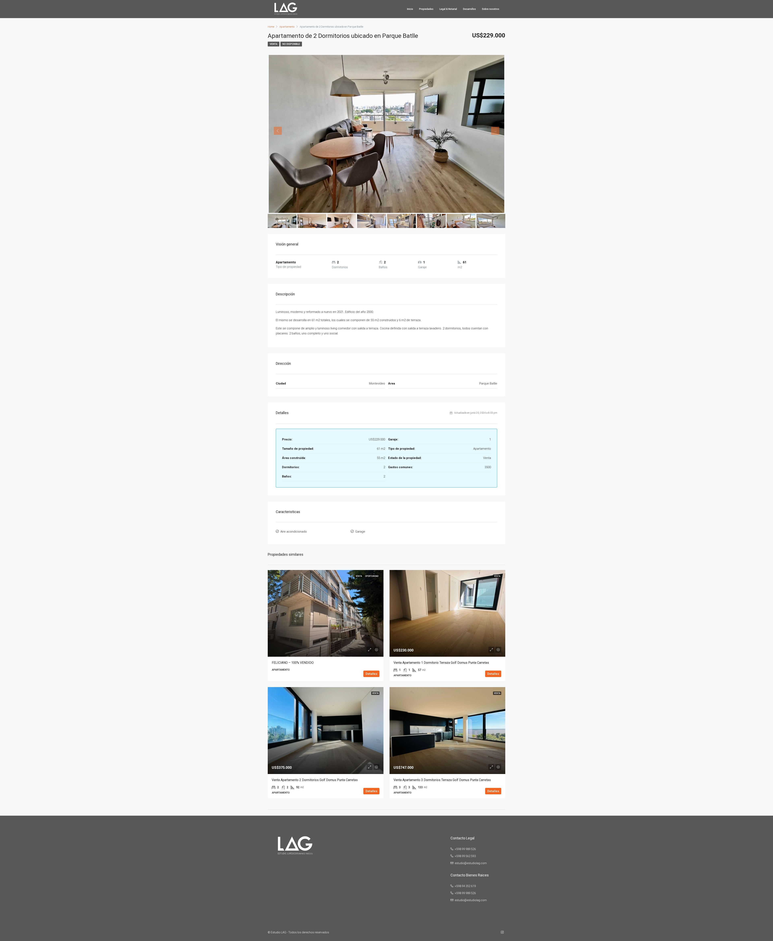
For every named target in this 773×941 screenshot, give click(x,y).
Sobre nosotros (490, 9)
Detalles (371, 674)
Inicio (410, 9)
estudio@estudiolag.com (471, 863)
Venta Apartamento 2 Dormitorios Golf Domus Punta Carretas (315, 780)
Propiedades (426, 9)
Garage (360, 531)
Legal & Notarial (448, 9)
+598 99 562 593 (465, 856)
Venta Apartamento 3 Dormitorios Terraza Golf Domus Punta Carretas (442, 780)
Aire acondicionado (293, 531)
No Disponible (291, 44)
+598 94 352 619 (465, 886)
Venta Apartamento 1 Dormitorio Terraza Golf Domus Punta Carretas (441, 663)
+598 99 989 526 (465, 849)
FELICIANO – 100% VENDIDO (293, 663)
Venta (273, 44)
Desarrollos (469, 9)
